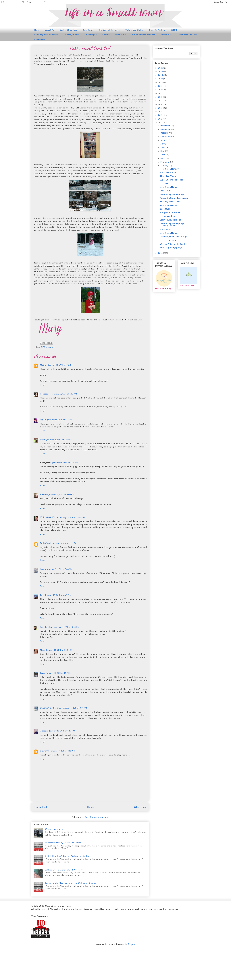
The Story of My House (109, 30)
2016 (160, 104)
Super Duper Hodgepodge (172, 180)
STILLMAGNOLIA (49, 518)
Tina (42, 595)
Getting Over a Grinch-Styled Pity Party (64, 870)
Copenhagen (91, 34)
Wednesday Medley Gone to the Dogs (63, 843)
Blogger (131, 944)
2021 (160, 86)
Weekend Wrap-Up (54, 829)
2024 (160, 75)
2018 (160, 97)
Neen (42, 650)
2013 (160, 115)
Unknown (44, 751)
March (163, 158)
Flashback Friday (168, 172)
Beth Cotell (45, 543)
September (165, 136)
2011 (160, 122)
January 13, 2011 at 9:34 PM (66, 627)
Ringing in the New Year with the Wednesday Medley (70, 883)
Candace (44, 731)
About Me (49, 30)
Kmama (44, 495)
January (164, 165)
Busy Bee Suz (46, 627)
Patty (42, 440)
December (165, 125)
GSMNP (174, 30)
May (162, 151)
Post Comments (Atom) (97, 817)
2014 (160, 111)
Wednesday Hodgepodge (172, 194)
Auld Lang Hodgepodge (171, 247)
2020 (160, 89)
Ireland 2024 (39, 39)
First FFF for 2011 (168, 240)
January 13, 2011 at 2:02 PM (65, 463)
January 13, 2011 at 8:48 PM (58, 595)
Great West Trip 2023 (187, 34)
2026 (160, 68)
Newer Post (40, 807)
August (164, 140)
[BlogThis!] (43, 343)
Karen (43, 569)
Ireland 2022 (166, 34)
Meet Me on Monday (169, 169)
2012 (160, 119)
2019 (160, 93)
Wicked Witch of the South (173, 244)
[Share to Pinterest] (51, 343)
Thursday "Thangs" (169, 176)
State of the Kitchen (134, 30)
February (165, 162)
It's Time (164, 183)
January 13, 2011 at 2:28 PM (72, 518)
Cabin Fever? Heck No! (170, 220)
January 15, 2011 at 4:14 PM (74, 708)
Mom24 (43, 365)
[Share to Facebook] (48, 343)
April (162, 155)
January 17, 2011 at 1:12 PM (62, 751)
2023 (160, 79)
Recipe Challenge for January (174, 198)
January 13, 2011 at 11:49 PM (59, 650)
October (164, 133)
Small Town (88, 30)
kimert (43, 420)
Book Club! (165, 209)
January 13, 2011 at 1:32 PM (64, 394)
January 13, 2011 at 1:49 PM (59, 440)
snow (48, 347)
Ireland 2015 (120, 34)
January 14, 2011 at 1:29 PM (58, 673)
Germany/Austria (71, 34)
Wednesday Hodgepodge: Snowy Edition (172, 224)
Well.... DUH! (165, 191)
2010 (160, 253)
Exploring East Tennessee (46, 34)
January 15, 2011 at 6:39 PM (62, 731)
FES (43, 347)
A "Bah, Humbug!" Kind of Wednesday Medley (67, 856)
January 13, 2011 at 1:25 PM (61, 365)
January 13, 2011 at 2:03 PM (61, 495)
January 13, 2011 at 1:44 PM (59, 420)
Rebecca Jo (45, 394)
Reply (42, 385)
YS (53, 347)
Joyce (42, 673)
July (162, 144)
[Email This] (41, 343)
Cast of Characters (68, 30)
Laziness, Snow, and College (173, 236)
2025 (160, 71)
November (165, 129)
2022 (160, 82)
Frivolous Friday (167, 216)
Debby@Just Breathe (50, 708)
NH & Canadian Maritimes (143, 34)
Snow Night (165, 229)
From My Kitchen (157, 30)
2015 (160, 108)
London (106, 34)
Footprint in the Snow (170, 212)
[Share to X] (46, 343)
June (163, 147)
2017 (160, 100)
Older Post (140, 807)
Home (37, 30)
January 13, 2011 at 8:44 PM (59, 569)
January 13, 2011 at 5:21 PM (64, 543)
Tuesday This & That (170, 202)
